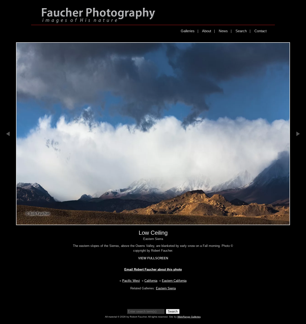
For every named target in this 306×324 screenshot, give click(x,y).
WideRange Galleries (189, 316)
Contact (260, 31)
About (206, 31)
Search (241, 31)
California (150, 280)
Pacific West (131, 280)
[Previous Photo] (8, 159)
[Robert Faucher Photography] (98, 21)
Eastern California (174, 280)
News (223, 31)
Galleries (188, 31)
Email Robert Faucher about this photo (153, 269)
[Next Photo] (298, 159)
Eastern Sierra (166, 288)
